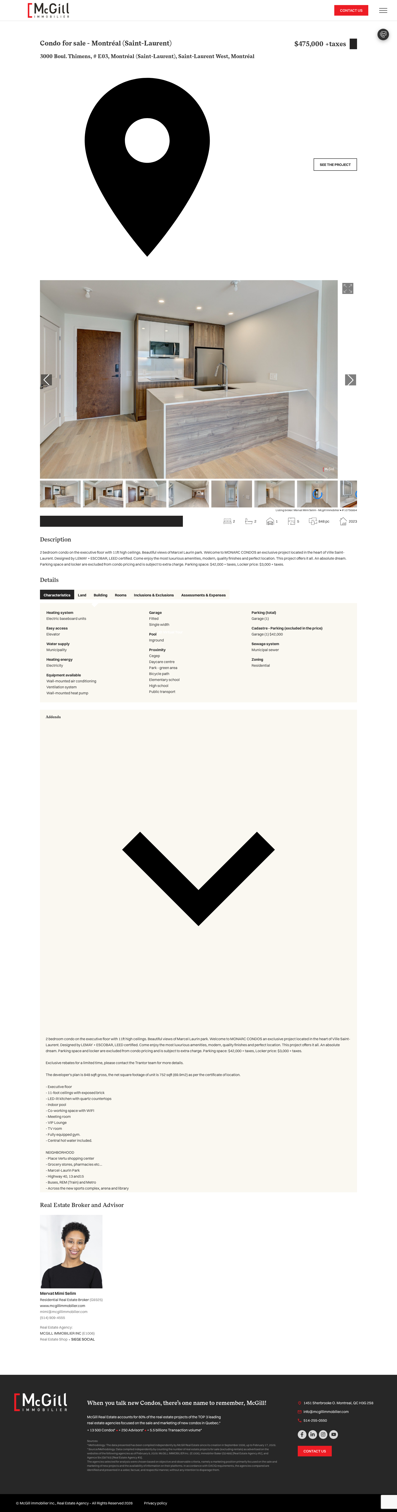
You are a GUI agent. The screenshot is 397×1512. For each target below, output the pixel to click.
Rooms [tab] (121, 595)
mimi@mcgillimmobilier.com (64, 1311)
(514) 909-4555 (52, 1317)
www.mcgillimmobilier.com (62, 1305)
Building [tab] (101, 595)
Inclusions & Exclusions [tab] (154, 595)
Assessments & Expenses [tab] (203, 595)
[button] (198, 871)
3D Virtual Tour (111, 521)
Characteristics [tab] (57, 595)
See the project (335, 164)
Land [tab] (82, 595)
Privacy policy (155, 1503)
